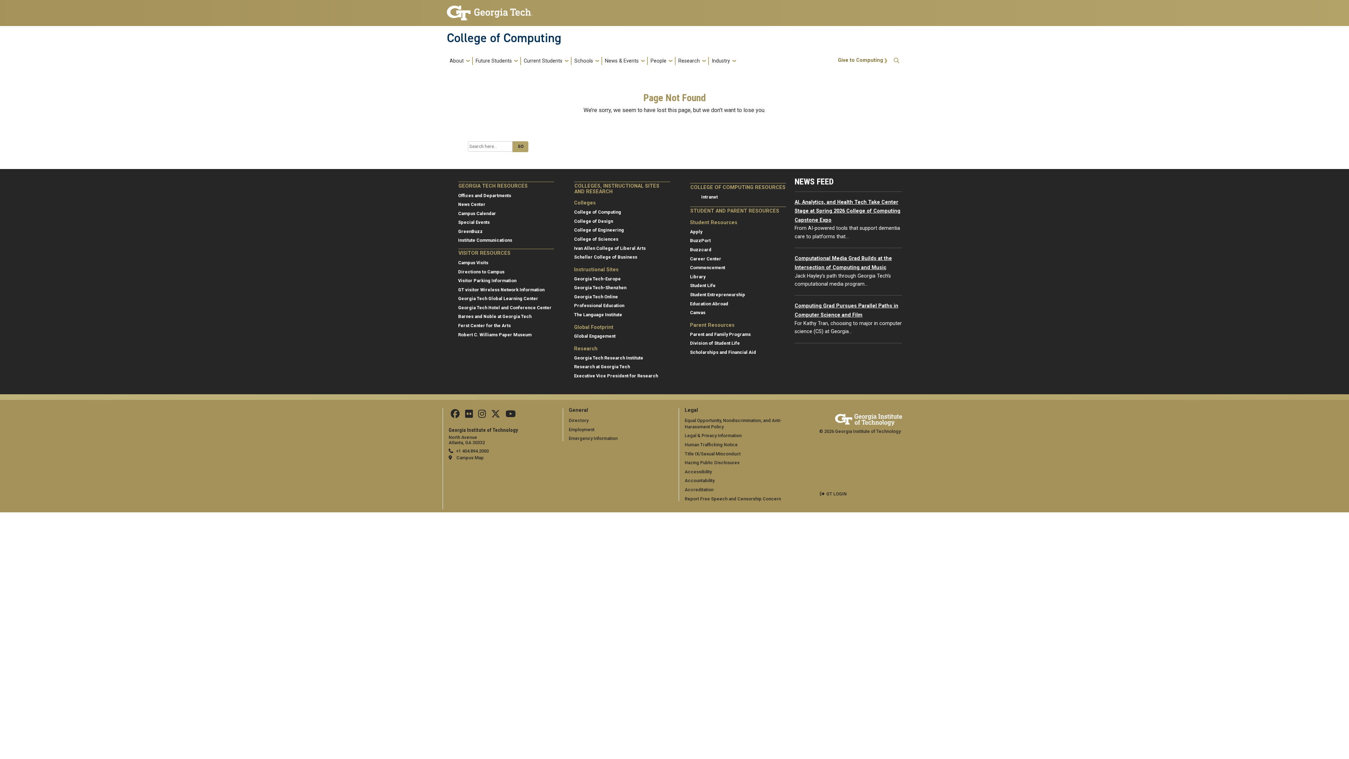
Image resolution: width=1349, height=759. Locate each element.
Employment (581, 429)
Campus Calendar (477, 213)
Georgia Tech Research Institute (608, 358)
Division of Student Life (715, 343)
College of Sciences (596, 239)
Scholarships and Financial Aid (723, 352)
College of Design (593, 221)
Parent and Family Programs (720, 334)
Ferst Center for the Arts (484, 325)
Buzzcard (700, 249)
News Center (471, 204)
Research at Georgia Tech (602, 366)
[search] (896, 61)
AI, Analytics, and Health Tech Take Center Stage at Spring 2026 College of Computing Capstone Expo (847, 211)
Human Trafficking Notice (711, 444)
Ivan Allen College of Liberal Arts (610, 248)
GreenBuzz (470, 231)
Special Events (474, 222)
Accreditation (699, 489)
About (457, 61)
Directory (578, 420)
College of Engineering (599, 230)
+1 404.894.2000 (472, 451)
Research (689, 61)
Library (697, 276)
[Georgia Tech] (868, 418)
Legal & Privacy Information (713, 435)
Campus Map (470, 457)
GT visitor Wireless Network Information (501, 289)
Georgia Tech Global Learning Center (498, 298)
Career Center (705, 258)
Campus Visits (473, 262)
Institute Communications (485, 240)
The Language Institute (598, 314)
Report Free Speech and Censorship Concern (733, 498)
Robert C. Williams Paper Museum (495, 334)
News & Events (622, 61)
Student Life (703, 285)
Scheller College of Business (605, 257)
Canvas (697, 312)
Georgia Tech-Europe (597, 278)
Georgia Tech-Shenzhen (600, 287)
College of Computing (504, 38)
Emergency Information (593, 438)
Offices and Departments (484, 195)
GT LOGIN (836, 494)
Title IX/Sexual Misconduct (713, 453)
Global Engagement (594, 336)
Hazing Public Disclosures (712, 462)
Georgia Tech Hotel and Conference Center (505, 307)
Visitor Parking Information (487, 280)
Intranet (709, 197)
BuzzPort (700, 240)
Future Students (494, 61)
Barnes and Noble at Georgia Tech (495, 316)
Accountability (700, 480)
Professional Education (599, 305)
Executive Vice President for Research (616, 375)
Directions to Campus (481, 271)
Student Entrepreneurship (717, 294)
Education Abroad (709, 303)
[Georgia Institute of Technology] (490, 10)
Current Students (543, 61)
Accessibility (698, 471)
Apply (696, 231)
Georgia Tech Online (596, 296)
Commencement (707, 267)
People (658, 61)
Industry (721, 61)
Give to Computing (860, 60)
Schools (583, 61)
